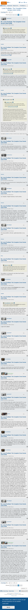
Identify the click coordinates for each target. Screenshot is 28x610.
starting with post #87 (5, 55)
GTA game (16, 593)
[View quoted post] (11, 28)
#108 (2, 194)
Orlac (2, 255)
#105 (2, 144)
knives (9, 413)
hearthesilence (9, 154)
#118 (2, 379)
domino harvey (10, 373)
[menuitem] (8, 2)
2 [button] (13, 15)
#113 (2, 285)
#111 (1, 245)
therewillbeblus (8, 279)
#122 (2, 456)
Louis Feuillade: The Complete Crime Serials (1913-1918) (14, 9)
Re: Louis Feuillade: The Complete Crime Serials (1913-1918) (13, 22)
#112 (2, 261)
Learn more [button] (5, 603)
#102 (2, 50)
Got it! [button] (8, 607)
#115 (2, 324)
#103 (2, 65)
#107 (2, 180)
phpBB (10, 594)
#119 (2, 400)
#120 (2, 419)
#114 (2, 299)
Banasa (6, 28)
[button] (10, 15)
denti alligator (9, 188)
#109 (2, 208)
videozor (2, 174)
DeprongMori (9, 59)
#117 (2, 365)
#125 (2, 548)
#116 (2, 338)
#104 (2, 96)
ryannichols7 (9, 18)
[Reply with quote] (24, 18)
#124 (2, 527)
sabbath (2, 44)
